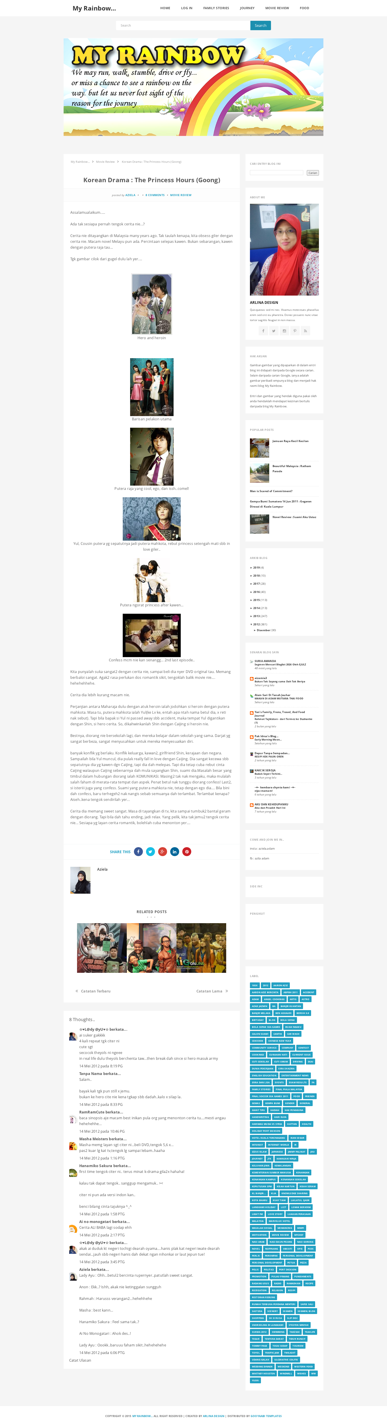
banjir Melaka (261, 1013)
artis (293, 999)
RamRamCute (92, 1112)
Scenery (272, 1311)
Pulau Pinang (280, 1276)
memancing (284, 1227)
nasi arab (258, 1241)
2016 (256, 592)
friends (310, 1096)
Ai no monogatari (95, 1221)
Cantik (277, 1033)
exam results (298, 1082)
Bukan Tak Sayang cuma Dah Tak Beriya (280, 681)
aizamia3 (261, 678)
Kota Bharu (260, 1200)
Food (296, 1096)
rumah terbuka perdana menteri (273, 1304)
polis (255, 1269)
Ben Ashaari (283, 1013)
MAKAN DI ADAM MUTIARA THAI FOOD (279, 698)
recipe (309, 1283)
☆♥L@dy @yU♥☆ (94, 1029)
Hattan (292, 1124)
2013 (256, 616)
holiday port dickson (266, 1130)
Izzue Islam (259, 1151)
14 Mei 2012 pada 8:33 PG (101, 1104)
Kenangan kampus (264, 1179)
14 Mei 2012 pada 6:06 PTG (102, 1352)
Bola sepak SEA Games (266, 1026)
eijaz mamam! (264, 790)
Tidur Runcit (297, 1338)
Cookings (258, 1054)
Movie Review (180, 195)
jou (312, 1151)
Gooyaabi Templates (266, 1416)
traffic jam (272, 1352)
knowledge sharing (295, 1193)
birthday (258, 1020)
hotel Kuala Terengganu (268, 1137)
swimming (278, 1331)
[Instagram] (284, 331)
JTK (269, 1158)
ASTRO (306, 999)
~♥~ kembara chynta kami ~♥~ (275, 787)
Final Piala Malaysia (289, 1089)
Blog (272, 1020)
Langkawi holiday (264, 1207)
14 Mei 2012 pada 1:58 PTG (102, 1214)
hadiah (275, 1110)
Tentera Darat (274, 1338)
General (305, 1103)
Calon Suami (260, 1033)
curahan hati (278, 1054)
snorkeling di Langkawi (268, 1325)
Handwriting (260, 1117)
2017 (256, 583)
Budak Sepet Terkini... (268, 773)
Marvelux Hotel (279, 1221)
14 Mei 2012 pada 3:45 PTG (102, 1261)
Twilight (289, 1352)
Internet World (278, 1144)
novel (256, 1248)
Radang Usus (260, 1283)
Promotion (259, 1276)
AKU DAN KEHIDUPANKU (271, 804)
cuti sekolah (260, 1061)
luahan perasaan (299, 1214)
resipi (291, 1290)
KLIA (273, 1193)
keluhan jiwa (260, 1165)
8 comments (155, 195)
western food (303, 1366)
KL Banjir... (259, 1193)
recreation (259, 1290)
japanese (277, 1151)
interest (257, 1144)
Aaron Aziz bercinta (265, 992)
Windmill (286, 1373)
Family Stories (261, 1089)
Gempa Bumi (272, 1103)
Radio (278, 1283)
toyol (256, 1352)
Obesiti (287, 1248)
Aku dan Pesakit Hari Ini (270, 807)
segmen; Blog (306, 1311)
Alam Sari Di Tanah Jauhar (272, 695)
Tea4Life (310, 1331)
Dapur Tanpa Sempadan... (272, 753)
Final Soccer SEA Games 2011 (270, 1096)
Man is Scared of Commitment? (271, 491)
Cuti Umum (281, 1061)
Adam (255, 999)
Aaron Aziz (280, 985)
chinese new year (279, 1040)
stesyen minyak (299, 1325)
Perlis (256, 1255)
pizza (303, 1262)
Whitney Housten (263, 1373)
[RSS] (305, 331)
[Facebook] (263, 331)
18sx (255, 985)
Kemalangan (283, 1165)
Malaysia (258, 1221)
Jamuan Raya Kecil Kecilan (291, 441)
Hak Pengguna (294, 1110)
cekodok (257, 1040)
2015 (256, 600)
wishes (301, 1373)
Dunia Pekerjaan (262, 1068)
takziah (295, 1331)
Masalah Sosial (262, 1227)
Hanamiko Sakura (95, 1165)
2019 (256, 567)
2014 (256, 608)
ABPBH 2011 (291, 992)
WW (313, 1373)
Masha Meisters (93, 1138)
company (287, 1047)
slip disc (292, 1318)
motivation (259, 1234)
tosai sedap (280, 1345)
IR (295, 1144)
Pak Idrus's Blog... (266, 736)
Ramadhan (293, 1283)
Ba (273, 1006)
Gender (290, 1103)
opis (300, 1248)
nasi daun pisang (281, 1241)
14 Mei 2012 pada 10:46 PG (102, 1131)
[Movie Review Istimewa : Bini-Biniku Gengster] (201, 948)
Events (279, 1082)
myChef (298, 1234)
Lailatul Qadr (300, 1200)
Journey (257, 1158)
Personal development (267, 1262)
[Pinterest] (295, 331)
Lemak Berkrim (301, 1207)
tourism (297, 1345)
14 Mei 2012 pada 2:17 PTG (102, 1235)
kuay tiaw (279, 1200)
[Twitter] (273, 331)
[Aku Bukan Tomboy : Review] (102, 948)
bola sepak (287, 1020)
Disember (263, 630)
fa (313, 1082)
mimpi (300, 1227)
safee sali (307, 1304)
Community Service (264, 1047)
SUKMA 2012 (259, 1331)
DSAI (310, 1061)
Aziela (102, 869)
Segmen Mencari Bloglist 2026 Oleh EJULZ (280, 664)
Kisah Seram (308, 1186)
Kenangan (302, 1172)
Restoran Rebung (263, 1297)
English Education (264, 1075)
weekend (283, 1366)
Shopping (258, 1318)
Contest (303, 1047)
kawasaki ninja (286, 1158)
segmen (287, 1311)
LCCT (283, 1207)
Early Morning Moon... (268, 739)
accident (308, 992)
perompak (271, 1255)
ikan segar (297, 1137)
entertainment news (295, 1075)
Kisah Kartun (286, 1186)
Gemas (256, 1103)
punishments (302, 1276)
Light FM (257, 1214)
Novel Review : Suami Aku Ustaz (294, 517)
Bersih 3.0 (303, 1013)
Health (306, 1124)
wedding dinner (262, 1366)
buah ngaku (293, 1026)
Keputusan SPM (262, 1186)
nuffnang (271, 1248)
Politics (269, 1269)
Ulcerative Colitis (286, 1359)
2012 (256, 624)
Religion (277, 1290)
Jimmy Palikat (296, 1151)
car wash (293, 1033)
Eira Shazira (286, 1068)
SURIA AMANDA (265, 661)
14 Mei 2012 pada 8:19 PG (101, 1066)
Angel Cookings (274, 999)
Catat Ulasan (80, 1360)
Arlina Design (213, 1416)
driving (298, 1061)
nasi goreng (305, 1241)
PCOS (311, 1248)
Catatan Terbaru (96, 991)
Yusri (255, 1380)
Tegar (256, 1338)
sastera (257, 1311)
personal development (298, 1255)
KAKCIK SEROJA (265, 770)
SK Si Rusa (275, 1318)
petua (291, 1262)
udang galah (260, 1359)
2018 (256, 575)
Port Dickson (287, 1269)
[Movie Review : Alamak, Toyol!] (151, 948)
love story (275, 1214)
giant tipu (258, 1110)
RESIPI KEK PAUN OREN (269, 756)
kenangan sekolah (293, 1179)
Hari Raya (280, 1117)
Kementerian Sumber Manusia (271, 1172)
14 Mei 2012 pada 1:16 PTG (102, 1158)
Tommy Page (259, 1345)
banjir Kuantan (291, 1006)
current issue (301, 1054)
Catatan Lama (209, 991)
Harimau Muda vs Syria (267, 1124)
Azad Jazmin (259, 1006)
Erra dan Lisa (261, 1082)
